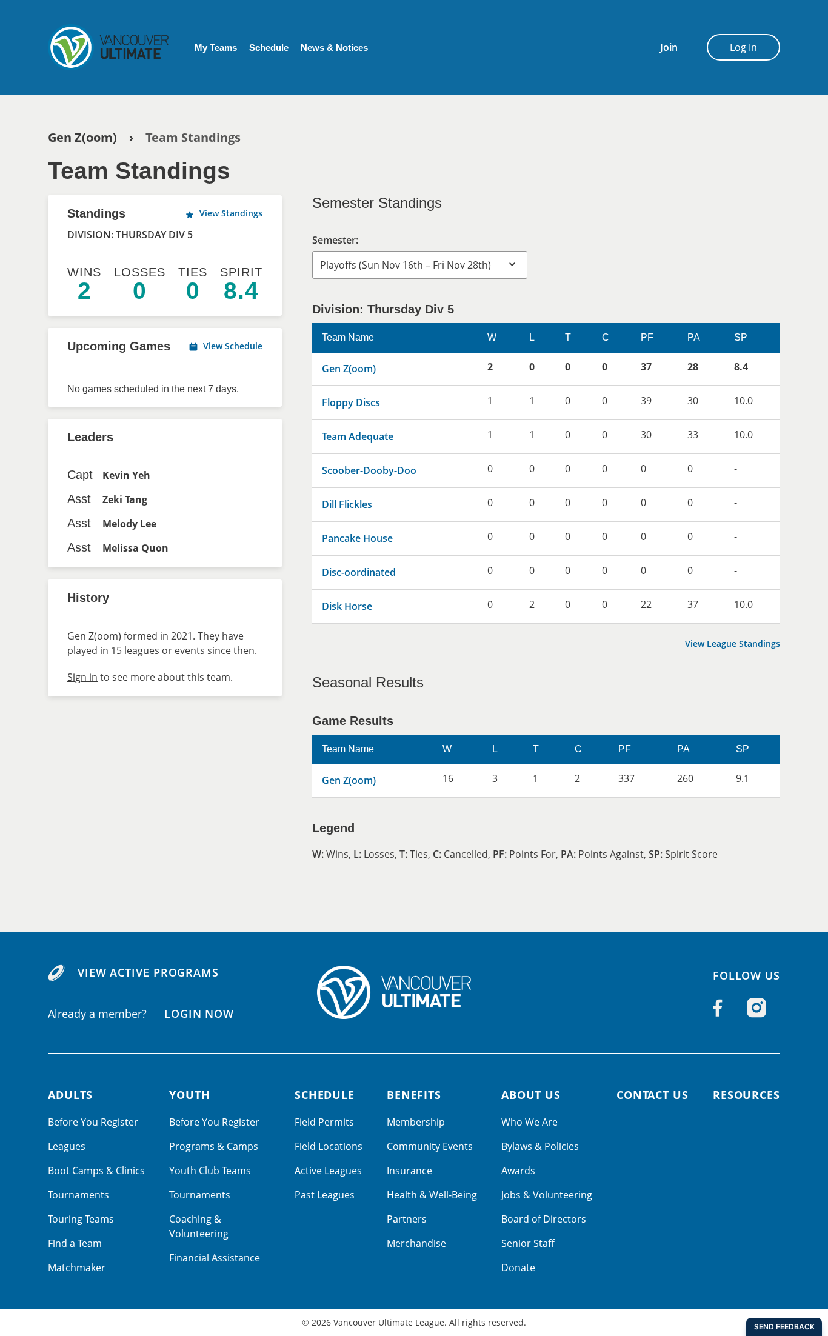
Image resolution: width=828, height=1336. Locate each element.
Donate (518, 1267)
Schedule (269, 47)
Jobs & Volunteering (546, 1194)
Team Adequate (357, 436)
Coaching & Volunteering (199, 1226)
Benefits (414, 1094)
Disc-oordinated (359, 572)
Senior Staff (528, 1243)
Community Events (430, 1146)
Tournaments (78, 1194)
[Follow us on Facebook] (718, 1008)
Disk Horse (347, 606)
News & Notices (334, 47)
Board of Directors (543, 1219)
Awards (518, 1170)
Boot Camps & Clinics (96, 1170)
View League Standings (732, 643)
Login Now (199, 1013)
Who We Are (529, 1122)
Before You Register (93, 1122)
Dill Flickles (347, 504)
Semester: (335, 240)
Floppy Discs (351, 402)
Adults (70, 1094)
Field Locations (328, 1146)
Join (669, 47)
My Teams (216, 47)
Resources (746, 1094)
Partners (407, 1219)
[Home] (414, 992)
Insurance (409, 1170)
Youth (189, 1094)
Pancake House (357, 538)
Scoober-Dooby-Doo (369, 470)
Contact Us (652, 1094)
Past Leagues (325, 1194)
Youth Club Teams (210, 1170)
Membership (416, 1122)
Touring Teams (81, 1219)
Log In (743, 47)
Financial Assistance (214, 1257)
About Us (531, 1094)
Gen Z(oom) (82, 137)
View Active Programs (148, 972)
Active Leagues (328, 1170)
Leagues (66, 1146)
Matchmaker (76, 1267)
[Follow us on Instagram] (756, 1008)
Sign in (82, 677)
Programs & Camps (213, 1146)
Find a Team (75, 1243)
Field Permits (324, 1122)
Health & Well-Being (432, 1194)
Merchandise (416, 1243)
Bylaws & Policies (540, 1146)
